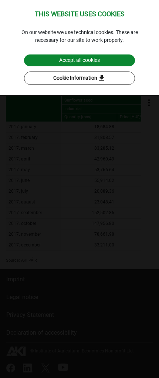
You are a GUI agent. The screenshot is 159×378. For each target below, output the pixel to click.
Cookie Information (79, 78)
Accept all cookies (79, 60)
